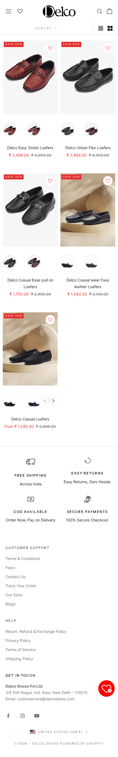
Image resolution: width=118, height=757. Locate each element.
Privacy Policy (18, 640)
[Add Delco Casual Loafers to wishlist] (50, 319)
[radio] (10, 129)
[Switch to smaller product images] (110, 28)
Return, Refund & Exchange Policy (36, 631)
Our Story (14, 594)
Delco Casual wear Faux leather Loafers (87, 283)
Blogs (10, 604)
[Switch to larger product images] (100, 28)
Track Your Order (20, 585)
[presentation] (53, 400)
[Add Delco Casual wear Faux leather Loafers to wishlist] (108, 180)
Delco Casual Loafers (30, 419)
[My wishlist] (20, 10)
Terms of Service (20, 649)
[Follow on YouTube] (37, 715)
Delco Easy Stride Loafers (30, 147)
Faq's (10, 567)
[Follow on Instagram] (22, 715)
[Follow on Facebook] (8, 715)
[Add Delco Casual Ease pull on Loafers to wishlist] (50, 180)
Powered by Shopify (82, 743)
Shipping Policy (19, 658)
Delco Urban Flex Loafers (88, 147)
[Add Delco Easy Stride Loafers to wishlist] (50, 48)
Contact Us (15, 576)
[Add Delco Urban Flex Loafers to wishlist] (108, 48)
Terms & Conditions (22, 558)
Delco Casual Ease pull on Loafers (30, 283)
